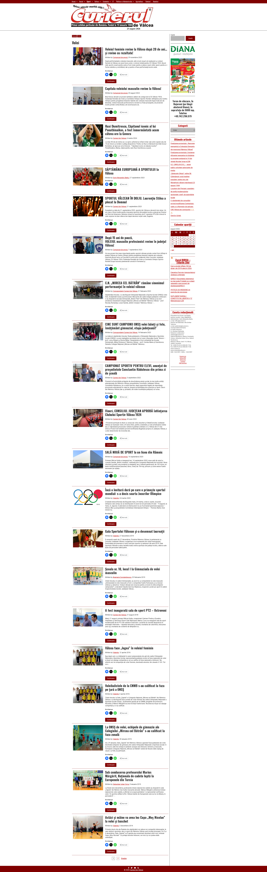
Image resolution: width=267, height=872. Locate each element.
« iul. (172, 250)
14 (187, 239)
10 (172, 239)
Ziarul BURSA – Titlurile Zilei (183, 261)
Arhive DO (183, 360)
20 (184, 242)
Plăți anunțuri (183, 363)
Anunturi (155, 1)
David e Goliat (176, 216)
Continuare (111, 81)
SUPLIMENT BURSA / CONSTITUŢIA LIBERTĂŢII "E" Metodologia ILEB (181, 298)
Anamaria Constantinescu (122, 577)
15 (190, 239)
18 (176, 242)
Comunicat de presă (120, 57)
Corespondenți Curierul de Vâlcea (125, 291)
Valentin (116, 498)
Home (74, 36)
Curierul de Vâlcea (136, 870)
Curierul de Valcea (119, 138)
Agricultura (139, 1)
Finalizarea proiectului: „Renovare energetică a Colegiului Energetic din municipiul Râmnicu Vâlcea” (183, 146)
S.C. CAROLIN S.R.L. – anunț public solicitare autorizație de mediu (182, 168)
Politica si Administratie (124, 1)
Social (81, 1)
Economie (106, 1)
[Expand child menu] (76, 1)
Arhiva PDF (183, 358)
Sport (89, 1)
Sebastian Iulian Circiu (121, 784)
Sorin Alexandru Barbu (121, 178)
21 (187, 242)
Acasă (74, 1)
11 (176, 239)
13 (184, 239)
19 (180, 242)
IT (113, 1)
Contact (148, 1)
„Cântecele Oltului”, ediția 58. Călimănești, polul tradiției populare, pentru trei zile (181, 177)
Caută (173, 35)
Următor (124, 858)
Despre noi (183, 356)
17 (172, 242)
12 (180, 239)
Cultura (96, 1)
